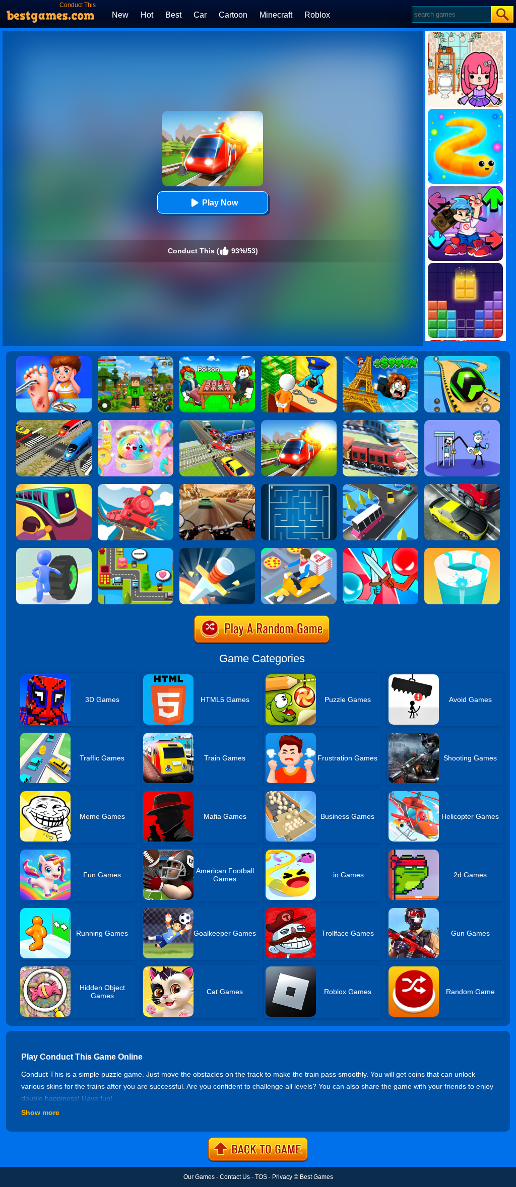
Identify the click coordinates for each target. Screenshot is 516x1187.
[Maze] (299, 487)
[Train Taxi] (54, 487)
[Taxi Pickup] (135, 551)
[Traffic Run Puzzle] (380, 487)
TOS (261, 1176)
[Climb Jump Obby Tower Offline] (380, 359)
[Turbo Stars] (54, 551)
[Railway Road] (380, 423)
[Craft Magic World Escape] (135, 359)
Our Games (199, 1176)
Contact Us (235, 1176)
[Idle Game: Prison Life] (299, 359)
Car (200, 15)
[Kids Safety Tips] (54, 359)
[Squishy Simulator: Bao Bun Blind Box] (135, 423)
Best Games (316, 1176)
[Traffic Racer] (462, 487)
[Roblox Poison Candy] (217, 359)
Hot (147, 15)
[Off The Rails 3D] (135, 487)
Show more (40, 1112)
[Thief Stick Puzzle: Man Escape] (462, 423)
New (120, 15)
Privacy (282, 1176)
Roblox (317, 15)
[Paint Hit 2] (462, 551)
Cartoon (233, 15)
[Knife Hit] (217, 551)
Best (173, 15)
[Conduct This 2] (299, 423)
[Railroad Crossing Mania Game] (54, 423)
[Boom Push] (380, 551)
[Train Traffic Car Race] (217, 423)
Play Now (220, 202)
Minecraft (276, 15)
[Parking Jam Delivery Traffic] (299, 551)
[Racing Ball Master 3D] (462, 359)
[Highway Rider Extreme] (217, 487)
